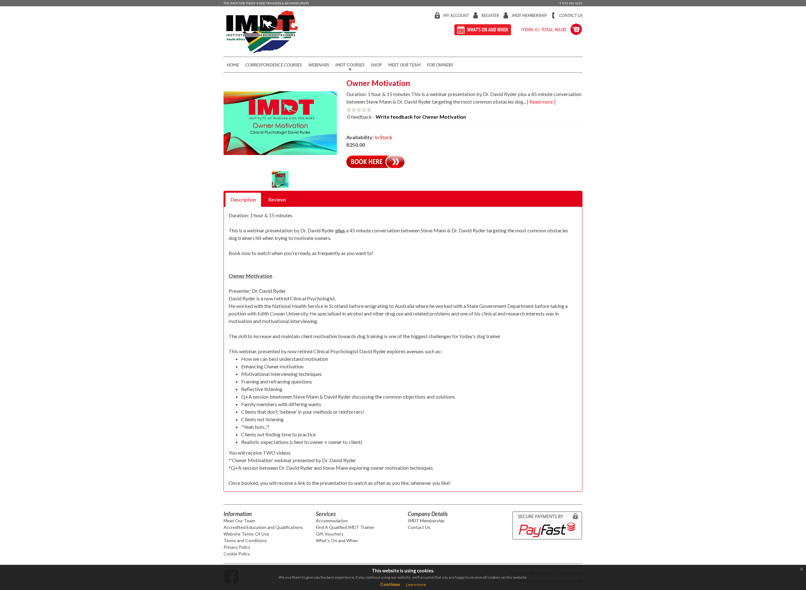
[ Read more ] (541, 102)
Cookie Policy (237, 553)
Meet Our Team (404, 64)
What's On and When (337, 540)
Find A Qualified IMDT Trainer (345, 527)
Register (490, 15)
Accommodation (332, 520)
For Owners (440, 64)
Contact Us (570, 15)
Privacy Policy (237, 547)
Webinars (318, 64)
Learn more (416, 584)
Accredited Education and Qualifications (263, 527)
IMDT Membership (529, 15)
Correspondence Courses (273, 64)
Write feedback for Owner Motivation (421, 117)
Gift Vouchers (329, 533)
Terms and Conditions (245, 540)
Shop (376, 64)
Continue (390, 584)
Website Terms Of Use (246, 533)
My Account (456, 15)
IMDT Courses (350, 67)
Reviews (277, 199)
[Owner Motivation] (280, 123)
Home (233, 64)
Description (243, 199)
